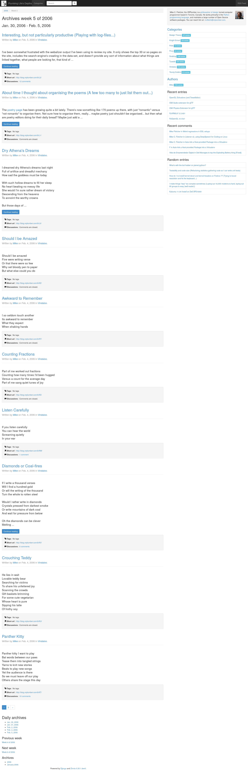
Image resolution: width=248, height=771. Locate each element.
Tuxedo (176, 61)
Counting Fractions (18, 354)
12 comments (24, 81)
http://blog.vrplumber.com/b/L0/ (28, 223)
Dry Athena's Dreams (20, 150)
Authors (172, 79)
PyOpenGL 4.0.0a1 (177, 118)
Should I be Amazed (19, 238)
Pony (175, 51)
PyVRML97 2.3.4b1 (177, 113)
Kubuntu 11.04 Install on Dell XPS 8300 (185, 191)
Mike (15, 39)
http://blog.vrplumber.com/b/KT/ (29, 692)
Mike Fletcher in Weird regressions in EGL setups (189, 131)
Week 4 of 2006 (8, 742)
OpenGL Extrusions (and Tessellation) (184, 97)
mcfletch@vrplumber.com (215, 20)
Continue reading (11, 66)
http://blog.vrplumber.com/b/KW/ (29, 450)
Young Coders (179, 72)
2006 (6, 10)
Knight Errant (179, 40)
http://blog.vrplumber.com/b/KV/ (29, 542)
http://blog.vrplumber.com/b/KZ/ (29, 283)
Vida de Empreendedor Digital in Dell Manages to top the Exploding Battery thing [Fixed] (205, 152)
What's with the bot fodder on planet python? (187, 165)
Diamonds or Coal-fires (22, 465)
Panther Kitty (13, 636)
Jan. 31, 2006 (12, 724)
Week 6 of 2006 (8, 752)
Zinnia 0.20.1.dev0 (78, 768)
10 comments (24, 696)
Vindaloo (42, 39)
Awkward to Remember (22, 298)
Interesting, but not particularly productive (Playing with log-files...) (58, 35)
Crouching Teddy (16, 557)
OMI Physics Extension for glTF (182, 108)
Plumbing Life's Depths (20, 3)
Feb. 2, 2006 (12, 727)
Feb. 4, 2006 (12, 730)
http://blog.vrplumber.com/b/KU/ (29, 621)
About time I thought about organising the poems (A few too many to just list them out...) (77, 92)
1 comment (24, 454)
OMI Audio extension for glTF (181, 102)
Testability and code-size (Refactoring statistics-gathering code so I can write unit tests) (204, 170)
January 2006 (12, 764)
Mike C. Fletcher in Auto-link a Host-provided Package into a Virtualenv (198, 142)
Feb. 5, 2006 (12, 732)
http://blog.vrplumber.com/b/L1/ (28, 135)
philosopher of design (209, 12)
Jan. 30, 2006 (12, 722)
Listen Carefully (15, 410)
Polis (175, 45)
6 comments (24, 546)
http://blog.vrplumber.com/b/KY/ (29, 339)
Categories (38, 3)
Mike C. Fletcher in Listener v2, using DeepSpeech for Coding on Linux (198, 136)
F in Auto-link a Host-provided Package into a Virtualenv (192, 147)
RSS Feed (242, 3)
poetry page (14, 110)
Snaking (177, 56)
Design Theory (179, 35)
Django (63, 768)
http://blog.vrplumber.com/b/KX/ (29, 395)
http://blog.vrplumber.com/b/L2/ (28, 77)
